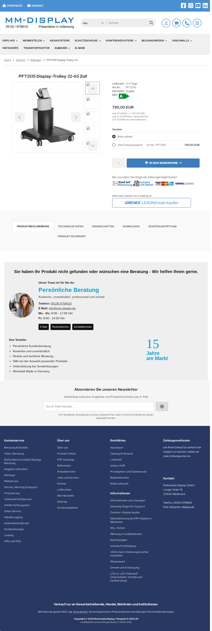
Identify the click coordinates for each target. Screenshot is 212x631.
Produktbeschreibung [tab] (33, 226)
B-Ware (80, 48)
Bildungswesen (153, 40)
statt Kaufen (151, 202)
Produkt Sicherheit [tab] (72, 236)
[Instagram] (190, 5)
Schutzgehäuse (86, 40)
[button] (93, 23)
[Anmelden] (166, 23)
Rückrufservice (60, 326)
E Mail (43, 326)
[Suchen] (151, 23)
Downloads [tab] (131, 226)
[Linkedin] (205, 5)
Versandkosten (80, 611)
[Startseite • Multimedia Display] (39, 23)
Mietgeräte (10, 48)
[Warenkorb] (176, 23)
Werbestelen (32, 40)
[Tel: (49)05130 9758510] (186, 23)
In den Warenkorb (163, 162)
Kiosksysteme (60, 40)
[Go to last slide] (93, 89)
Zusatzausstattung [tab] (162, 226)
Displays (8, 40)
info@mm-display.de (62, 308)
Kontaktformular (83, 326)
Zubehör (61, 48)
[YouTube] (198, 5)
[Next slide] (93, 146)
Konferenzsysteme (120, 40)
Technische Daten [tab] (70, 226)
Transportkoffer (37, 48)
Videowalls (180, 40)
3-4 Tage (131, 83)
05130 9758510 (61, 303)
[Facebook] (183, 5)
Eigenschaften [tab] (103, 226)
